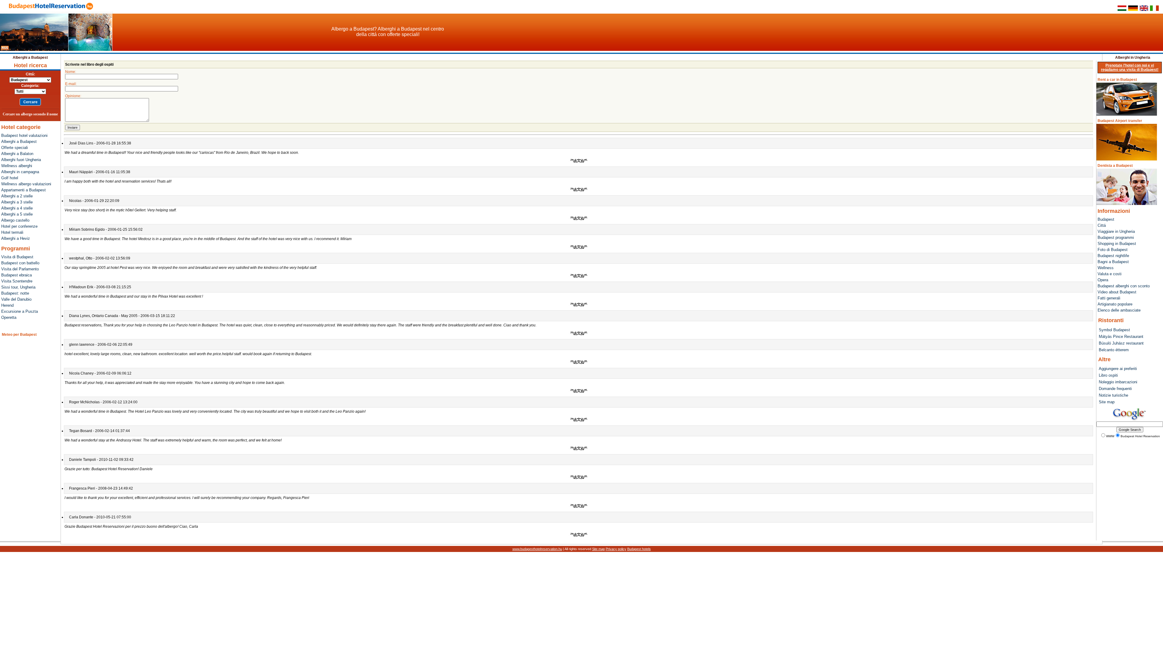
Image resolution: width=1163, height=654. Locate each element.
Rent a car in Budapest (1117, 80)
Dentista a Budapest (1115, 166)
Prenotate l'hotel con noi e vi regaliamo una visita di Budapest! (1129, 67)
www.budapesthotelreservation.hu (537, 549)
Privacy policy (616, 549)
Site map (598, 549)
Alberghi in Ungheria (1132, 57)
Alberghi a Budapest (30, 57)
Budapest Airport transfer (1120, 121)
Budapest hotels (639, 549)
